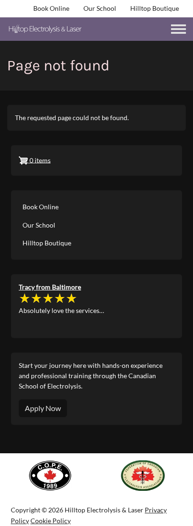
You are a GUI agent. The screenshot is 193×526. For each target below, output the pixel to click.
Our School (99, 8)
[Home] (45, 29)
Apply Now (43, 408)
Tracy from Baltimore (50, 287)
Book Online (51, 8)
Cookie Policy (50, 521)
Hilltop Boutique (154, 8)
